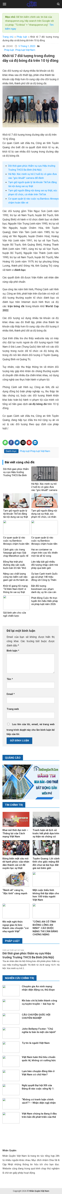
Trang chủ (7, 36)
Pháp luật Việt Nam (25, 50)
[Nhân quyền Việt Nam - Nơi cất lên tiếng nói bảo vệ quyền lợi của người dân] (31, 4)
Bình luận (13, 650)
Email (11, 694)
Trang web (13, 709)
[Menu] (4, 4)
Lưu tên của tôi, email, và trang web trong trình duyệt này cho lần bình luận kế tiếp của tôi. (31, 729)
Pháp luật (22, 36)
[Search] (58, 4)
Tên (10, 679)
